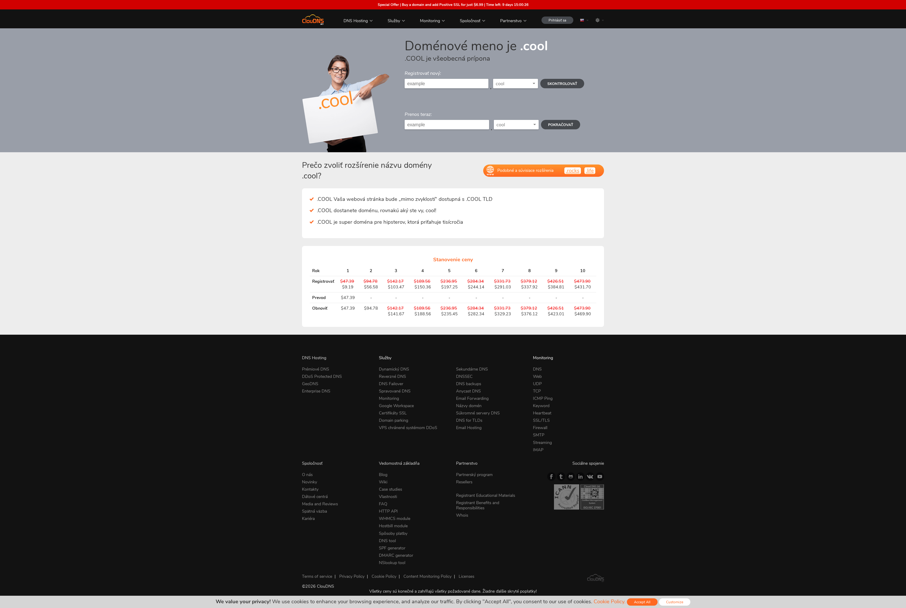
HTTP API (388, 511)
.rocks (572, 170)
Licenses (466, 576)
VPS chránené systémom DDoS (408, 428)
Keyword (541, 406)
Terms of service (317, 576)
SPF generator (392, 548)
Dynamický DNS (394, 369)
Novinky (309, 482)
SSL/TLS (541, 420)
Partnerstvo (511, 21)
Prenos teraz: (418, 114)
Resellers (464, 482)
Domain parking (393, 420)
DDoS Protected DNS (322, 376)
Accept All (642, 602)
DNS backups (468, 384)
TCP (537, 391)
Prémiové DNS (315, 369)
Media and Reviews (320, 504)
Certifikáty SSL (393, 413)
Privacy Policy (352, 576)
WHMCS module (394, 518)
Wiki (383, 482)
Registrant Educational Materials (485, 495)
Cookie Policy (384, 576)
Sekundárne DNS (472, 369)
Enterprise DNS (316, 391)
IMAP (538, 450)
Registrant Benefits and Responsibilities (477, 505)
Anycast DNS (468, 391)
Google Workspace (396, 406)
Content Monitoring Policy (427, 576)
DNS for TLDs (469, 420)
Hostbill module (393, 526)
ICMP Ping (543, 398)
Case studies (390, 489)
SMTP (538, 435)
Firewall (540, 428)
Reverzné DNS (392, 376)
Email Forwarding (472, 398)
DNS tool (387, 541)
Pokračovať (560, 124)
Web (537, 376)
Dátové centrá (315, 496)
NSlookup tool (392, 563)
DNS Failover (391, 384)
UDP (537, 384)
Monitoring (430, 21)
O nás (307, 474)
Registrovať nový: (423, 73)
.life (590, 170)
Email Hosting (469, 428)
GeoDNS (310, 384)
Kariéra (308, 518)
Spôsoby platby (393, 533)
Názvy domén (469, 406)
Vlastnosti (388, 496)
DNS (537, 369)
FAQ (383, 504)
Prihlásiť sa (557, 20)
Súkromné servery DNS (478, 413)
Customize (674, 602)
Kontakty (310, 489)
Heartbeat (542, 413)
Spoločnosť (470, 21)
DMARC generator (396, 555)
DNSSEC (464, 376)
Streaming (542, 442)
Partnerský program (474, 474)
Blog (383, 474)
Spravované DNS (395, 391)
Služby (394, 21)
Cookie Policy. (609, 601)
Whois (462, 515)
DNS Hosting (356, 21)
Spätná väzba (314, 511)
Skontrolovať (562, 83)
